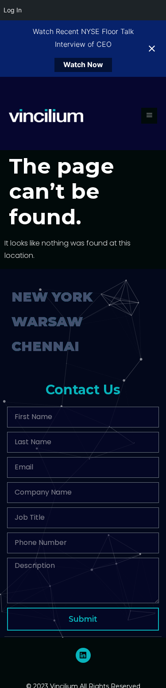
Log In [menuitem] (13, 10)
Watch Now (83, 64)
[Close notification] (152, 48)
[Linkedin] (83, 655)
